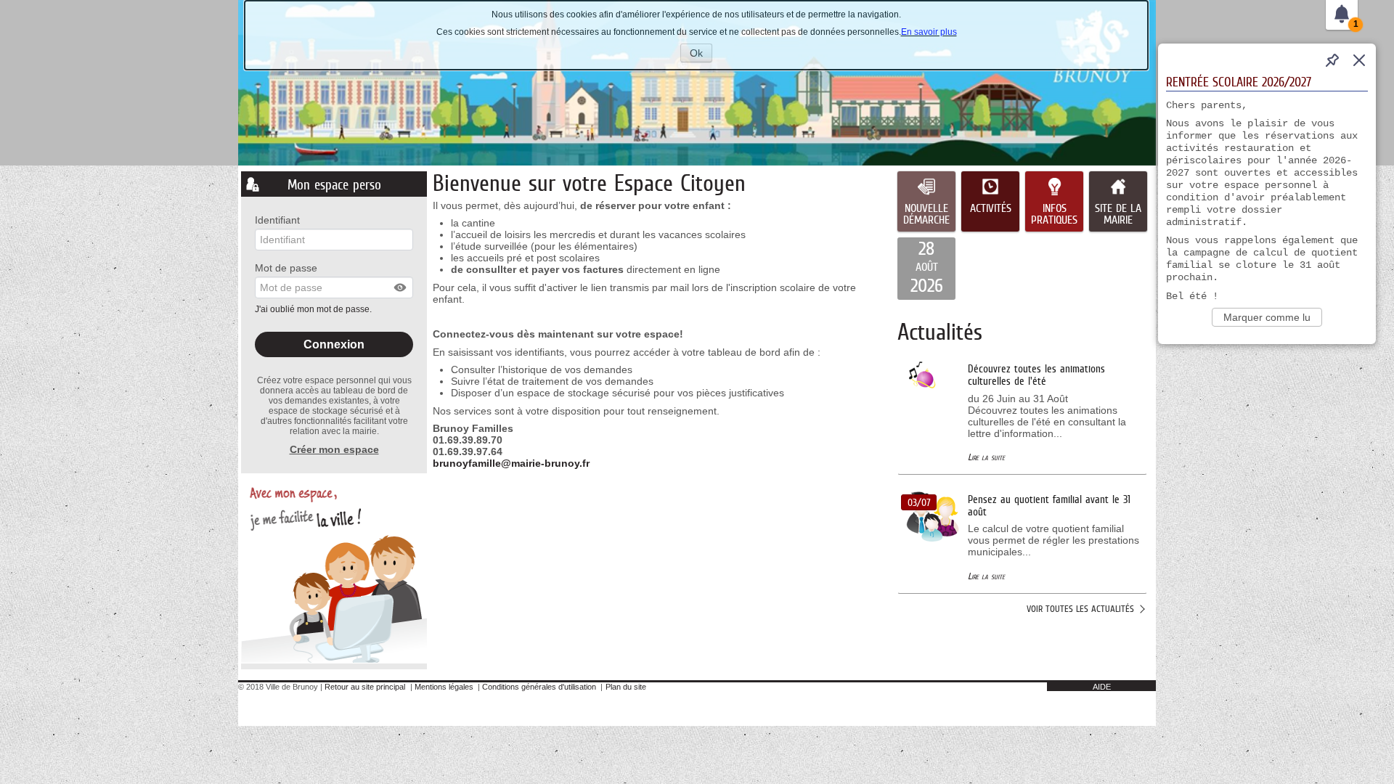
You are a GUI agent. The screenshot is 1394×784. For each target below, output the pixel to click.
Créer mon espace (334, 449)
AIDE (1102, 686)
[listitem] (926, 268)
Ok (701, 54)
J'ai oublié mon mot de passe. (314, 309)
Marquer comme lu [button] (1267, 317)
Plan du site (626, 686)
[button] (401, 287)
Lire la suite (986, 457)
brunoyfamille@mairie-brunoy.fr (511, 463)
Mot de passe (286, 268)
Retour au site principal (365, 686)
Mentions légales (444, 686)
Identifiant (277, 220)
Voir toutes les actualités (1080, 608)
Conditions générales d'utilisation (539, 686)
